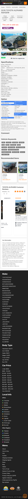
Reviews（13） (6, 191)
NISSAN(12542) (6, 279)
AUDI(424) (5, 302)
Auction (4, 455)
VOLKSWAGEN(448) (8, 295)
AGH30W (21, 142)
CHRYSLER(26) (6, 315)
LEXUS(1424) (6, 308)
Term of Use (5, 469)
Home (2, 7)
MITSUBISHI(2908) (7, 284)
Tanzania (6, 400)
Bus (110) (4, 362)
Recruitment (5, 482)
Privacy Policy (6, 473)
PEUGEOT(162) (6, 333)
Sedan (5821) (5, 353)
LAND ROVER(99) (7, 326)
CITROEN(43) (6, 317)
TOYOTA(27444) (7, 277)
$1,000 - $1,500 (6, 373)
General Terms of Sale (8, 471)
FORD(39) (5, 304)
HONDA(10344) (6, 282)
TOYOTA (8, 7)
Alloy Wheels (16, 152)
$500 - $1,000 (6, 371)
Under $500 (5, 369)
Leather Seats (5, 154)
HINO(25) (5, 310)
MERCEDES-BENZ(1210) (9, 286)
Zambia (6, 403)
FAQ (3, 453)
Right (19, 144)
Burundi (6, 425)
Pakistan (6, 431)
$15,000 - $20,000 (7, 386)
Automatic (13, 144)
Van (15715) (5, 360)
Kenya (5, 416)
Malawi (6, 405)
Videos (4, 466)
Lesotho (6, 409)
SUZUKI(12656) (6, 297)
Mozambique (7, 407)
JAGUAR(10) (5, 322)
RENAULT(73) (6, 337)
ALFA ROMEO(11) (7, 313)
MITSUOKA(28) (6, 330)
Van (3, 144)
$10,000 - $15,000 (7, 384)
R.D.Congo (7, 423)
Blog (3, 464)
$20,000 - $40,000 (7, 389)
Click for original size (18, 58)
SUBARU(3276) (6, 293)
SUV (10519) (5, 351)
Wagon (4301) (6, 355)
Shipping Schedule (7, 458)
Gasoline (4, 147)
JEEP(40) (5, 324)
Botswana (6, 411)
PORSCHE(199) (6, 335)
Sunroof (22, 152)
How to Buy (5, 451)
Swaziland (7, 440)
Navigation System (6, 152)
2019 (3, 142)
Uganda (6, 418)
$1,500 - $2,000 (6, 375)
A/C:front (4, 149)
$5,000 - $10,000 (7, 382)
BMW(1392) (5, 288)
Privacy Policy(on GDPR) (9, 475)
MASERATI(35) (6, 328)
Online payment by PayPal (9, 480)
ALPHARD (15, 7)
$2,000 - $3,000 (6, 377)
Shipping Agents (6, 460)
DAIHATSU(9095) (7, 306)
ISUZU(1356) (5, 299)
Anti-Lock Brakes (20, 147)
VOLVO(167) (5, 339)
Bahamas (6, 435)
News (3, 462)
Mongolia (6, 442)
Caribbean (7, 437)
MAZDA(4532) (6, 290)
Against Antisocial (7, 478)
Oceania (6, 433)
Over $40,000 (6, 391)
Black (7, 144)
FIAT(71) (4, 319)
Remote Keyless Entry (13, 149)
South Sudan (7, 420)
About (4, 449)
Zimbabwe (7, 414)
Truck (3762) (5, 357)
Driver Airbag (11, 147)
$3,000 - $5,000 (6, 380)
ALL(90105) (5, 342)
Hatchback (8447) (7, 348)
